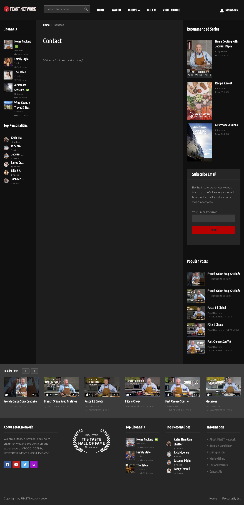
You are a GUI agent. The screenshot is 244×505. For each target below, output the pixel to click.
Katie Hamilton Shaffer (17, 138)
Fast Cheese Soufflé (219, 341)
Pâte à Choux (215, 324)
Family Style (21, 59)
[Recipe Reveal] (199, 101)
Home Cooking (22, 41)
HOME (101, 10)
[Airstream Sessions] (8, 87)
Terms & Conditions (221, 445)
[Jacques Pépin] (6, 156)
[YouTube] (16, 464)
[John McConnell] (6, 180)
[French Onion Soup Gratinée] (196, 279)
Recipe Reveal (223, 83)
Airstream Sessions (226, 125)
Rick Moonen (17, 146)
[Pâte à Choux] (196, 330)
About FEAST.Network (222, 439)
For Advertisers (219, 465)
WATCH (116, 10)
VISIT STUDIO (171, 10)
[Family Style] (8, 62)
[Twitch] (34, 464)
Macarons (211, 401)
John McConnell (17, 179)
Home (213, 498)
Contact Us (216, 471)
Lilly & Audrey (17, 170)
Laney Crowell (17, 162)
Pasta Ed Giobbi (216, 307)
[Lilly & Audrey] (6, 172)
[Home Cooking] (8, 44)
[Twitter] (25, 464)
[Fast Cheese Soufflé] (196, 347)
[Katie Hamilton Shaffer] (6, 139)
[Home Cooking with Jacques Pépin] (199, 59)
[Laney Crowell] (6, 164)
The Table (20, 72)
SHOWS (132, 10)
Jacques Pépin (17, 154)
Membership (233, 10)
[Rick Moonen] (6, 148)
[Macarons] (223, 387)
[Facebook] (7, 464)
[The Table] (8, 75)
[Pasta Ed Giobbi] (196, 313)
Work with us (217, 458)
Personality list (231, 498)
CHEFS (151, 10)
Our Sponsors (217, 452)
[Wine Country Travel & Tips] (8, 105)
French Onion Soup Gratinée (223, 273)
